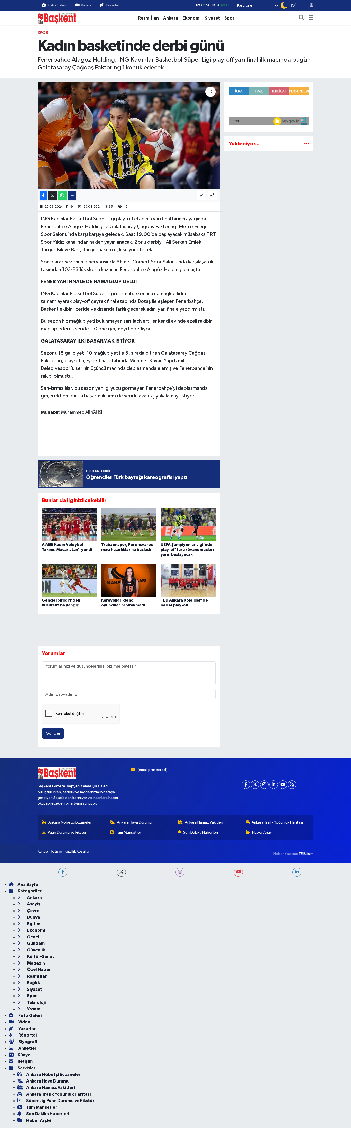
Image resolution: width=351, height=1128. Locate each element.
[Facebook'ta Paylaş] (43, 195)
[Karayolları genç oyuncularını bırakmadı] (128, 580)
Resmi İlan (148, 18)
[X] (255, 1049)
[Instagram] (264, 1049)
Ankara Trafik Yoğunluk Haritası (277, 1087)
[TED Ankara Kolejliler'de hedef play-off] (188, 580)
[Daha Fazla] (72, 195)
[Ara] (302, 18)
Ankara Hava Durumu (134, 1087)
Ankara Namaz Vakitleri (204, 1087)
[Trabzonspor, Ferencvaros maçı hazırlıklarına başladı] (128, 524)
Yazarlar (112, 5)
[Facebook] (246, 1049)
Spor (229, 18)
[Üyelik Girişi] (309, 5)
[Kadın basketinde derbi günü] (129, 135)
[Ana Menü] (311, 18)
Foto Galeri (57, 5)
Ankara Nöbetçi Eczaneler (70, 1087)
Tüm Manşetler (128, 1097)
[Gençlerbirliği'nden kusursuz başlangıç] (69, 580)
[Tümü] (306, 144)
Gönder (53, 733)
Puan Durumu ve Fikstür (67, 1097)
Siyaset (212, 18)
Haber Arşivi (262, 1097)
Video (86, 5)
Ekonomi (191, 18)
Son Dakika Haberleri (200, 1097)
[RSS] (292, 1049)
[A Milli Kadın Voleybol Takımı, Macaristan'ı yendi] (69, 524)
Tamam (309, 1120)
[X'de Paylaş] (52, 195)
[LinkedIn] (273, 1049)
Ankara (170, 18)
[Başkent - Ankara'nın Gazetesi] (57, 18)
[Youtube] (283, 1049)
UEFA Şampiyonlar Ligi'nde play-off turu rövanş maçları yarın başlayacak (187, 550)
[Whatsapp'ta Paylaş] (62, 195)
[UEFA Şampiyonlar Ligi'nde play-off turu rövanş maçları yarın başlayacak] (188, 524)
